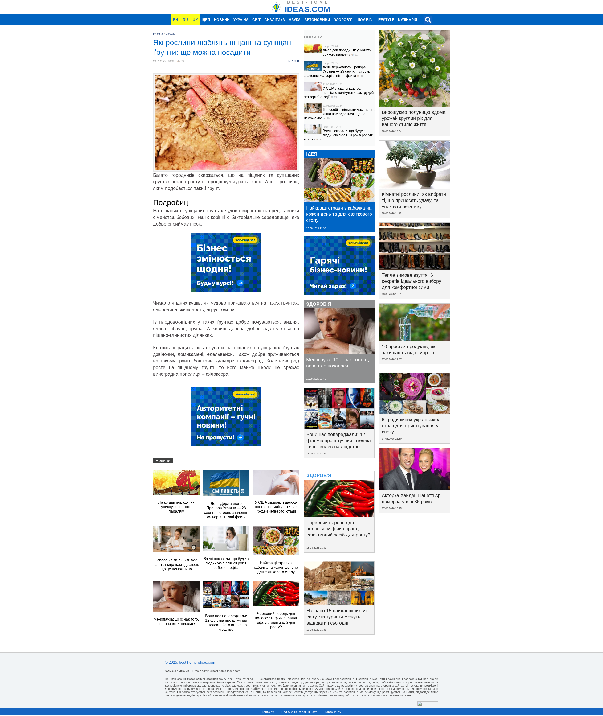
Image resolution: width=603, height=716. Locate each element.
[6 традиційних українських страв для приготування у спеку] (414, 412)
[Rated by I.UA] (427, 705)
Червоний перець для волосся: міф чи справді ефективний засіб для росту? (338, 528)
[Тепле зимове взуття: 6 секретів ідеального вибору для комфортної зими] (414, 268)
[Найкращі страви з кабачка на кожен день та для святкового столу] (339, 200)
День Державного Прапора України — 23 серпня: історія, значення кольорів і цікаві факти (337, 71)
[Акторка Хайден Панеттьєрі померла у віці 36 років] (414, 488)
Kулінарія (407, 20)
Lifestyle (384, 20)
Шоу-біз (364, 20)
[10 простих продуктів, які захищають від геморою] (414, 339)
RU (185, 20)
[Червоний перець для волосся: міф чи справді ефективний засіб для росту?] (339, 515)
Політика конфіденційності (299, 712)
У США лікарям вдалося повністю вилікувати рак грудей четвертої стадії (339, 92)
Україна (241, 20)
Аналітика (274, 20)
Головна (158, 33)
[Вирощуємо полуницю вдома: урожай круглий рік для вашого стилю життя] (414, 105)
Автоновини (317, 20)
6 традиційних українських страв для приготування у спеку (410, 425)
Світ (256, 20)
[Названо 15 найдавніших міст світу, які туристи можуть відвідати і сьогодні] (339, 603)
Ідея (206, 20)
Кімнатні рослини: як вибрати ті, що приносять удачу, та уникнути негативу (414, 200)
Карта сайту (333, 712)
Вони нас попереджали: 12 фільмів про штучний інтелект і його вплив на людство (338, 440)
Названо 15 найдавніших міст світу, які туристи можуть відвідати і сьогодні (338, 616)
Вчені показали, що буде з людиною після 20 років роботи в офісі (338, 135)
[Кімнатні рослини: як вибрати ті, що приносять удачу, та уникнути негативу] (414, 187)
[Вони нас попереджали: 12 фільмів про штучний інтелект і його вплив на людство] (339, 427)
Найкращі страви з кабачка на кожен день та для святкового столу (339, 214)
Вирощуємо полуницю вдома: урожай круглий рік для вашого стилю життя (414, 118)
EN (175, 20)
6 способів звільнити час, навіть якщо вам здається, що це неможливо (339, 113)
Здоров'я (343, 20)
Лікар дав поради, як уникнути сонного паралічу (347, 52)
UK (195, 20)
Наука (295, 20)
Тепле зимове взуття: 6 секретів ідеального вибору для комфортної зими (411, 281)
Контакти (268, 712)
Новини (222, 20)
